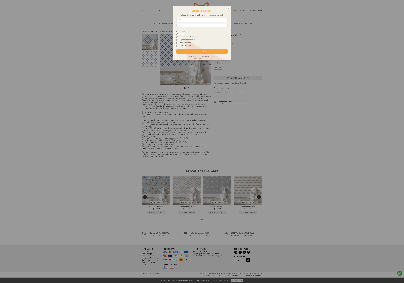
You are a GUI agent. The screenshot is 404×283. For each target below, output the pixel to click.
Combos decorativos (186, 37)
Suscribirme (202, 51)
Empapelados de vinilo (187, 40)
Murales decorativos (186, 46)
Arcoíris (181, 34)
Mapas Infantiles (185, 43)
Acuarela (182, 31)
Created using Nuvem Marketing (202, 58)
